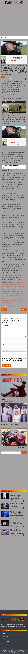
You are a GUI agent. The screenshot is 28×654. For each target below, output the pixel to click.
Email (4, 345)
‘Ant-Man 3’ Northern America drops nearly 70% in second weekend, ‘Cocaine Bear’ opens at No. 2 (17, 514)
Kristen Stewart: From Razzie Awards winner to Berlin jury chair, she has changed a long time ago (16, 531)
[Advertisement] (14, 20)
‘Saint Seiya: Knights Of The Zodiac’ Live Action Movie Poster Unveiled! (17, 505)
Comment (5, 325)
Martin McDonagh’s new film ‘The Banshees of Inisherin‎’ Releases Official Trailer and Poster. (13, 284)
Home (3, 633)
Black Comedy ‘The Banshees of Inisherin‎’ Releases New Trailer (13, 300)
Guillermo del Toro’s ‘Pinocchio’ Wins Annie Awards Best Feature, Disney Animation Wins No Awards (16, 496)
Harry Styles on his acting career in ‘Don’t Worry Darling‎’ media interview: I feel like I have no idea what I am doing (4, 309)
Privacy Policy (5, 641)
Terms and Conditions (7, 643)
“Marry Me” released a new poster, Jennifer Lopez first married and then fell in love (13, 423)
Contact (4, 638)
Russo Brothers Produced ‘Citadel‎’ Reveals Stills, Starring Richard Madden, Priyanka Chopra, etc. (16, 523)
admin (12, 78)
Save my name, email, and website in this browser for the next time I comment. (14, 360)
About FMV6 (5, 636)
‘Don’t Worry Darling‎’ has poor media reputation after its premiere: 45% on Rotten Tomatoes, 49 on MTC (24, 309)
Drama (8, 306)
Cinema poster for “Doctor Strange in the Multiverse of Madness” (14, 448)
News (2, 77)
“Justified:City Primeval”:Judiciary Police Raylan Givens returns (12, 398)
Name (4, 339)
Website (4, 350)
